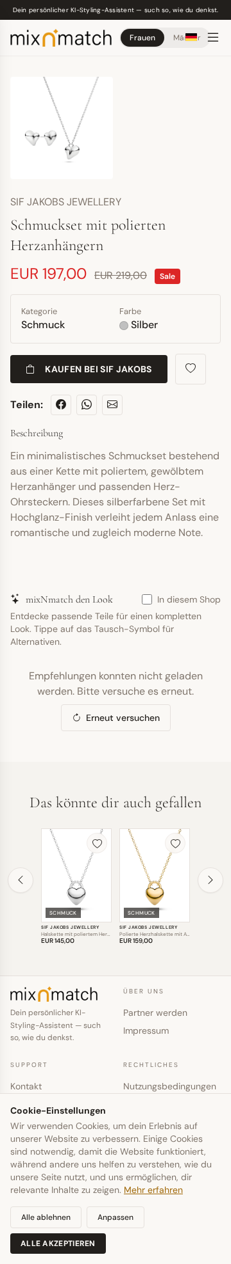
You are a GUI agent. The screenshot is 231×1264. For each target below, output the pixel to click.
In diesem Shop (189, 599)
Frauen (142, 38)
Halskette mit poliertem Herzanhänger (86, 934)
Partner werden (155, 1012)
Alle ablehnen (46, 1217)
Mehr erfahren (153, 1190)
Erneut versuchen (123, 717)
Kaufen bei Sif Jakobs (98, 369)
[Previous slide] (20, 880)
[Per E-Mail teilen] (112, 405)
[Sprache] (191, 37)
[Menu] (213, 38)
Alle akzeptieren (58, 1243)
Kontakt (26, 1086)
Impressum (146, 1030)
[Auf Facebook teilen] (61, 405)
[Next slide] (210, 880)
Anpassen (115, 1217)
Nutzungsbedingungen (169, 1086)
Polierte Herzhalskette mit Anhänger (163, 934)
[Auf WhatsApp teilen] (86, 405)
